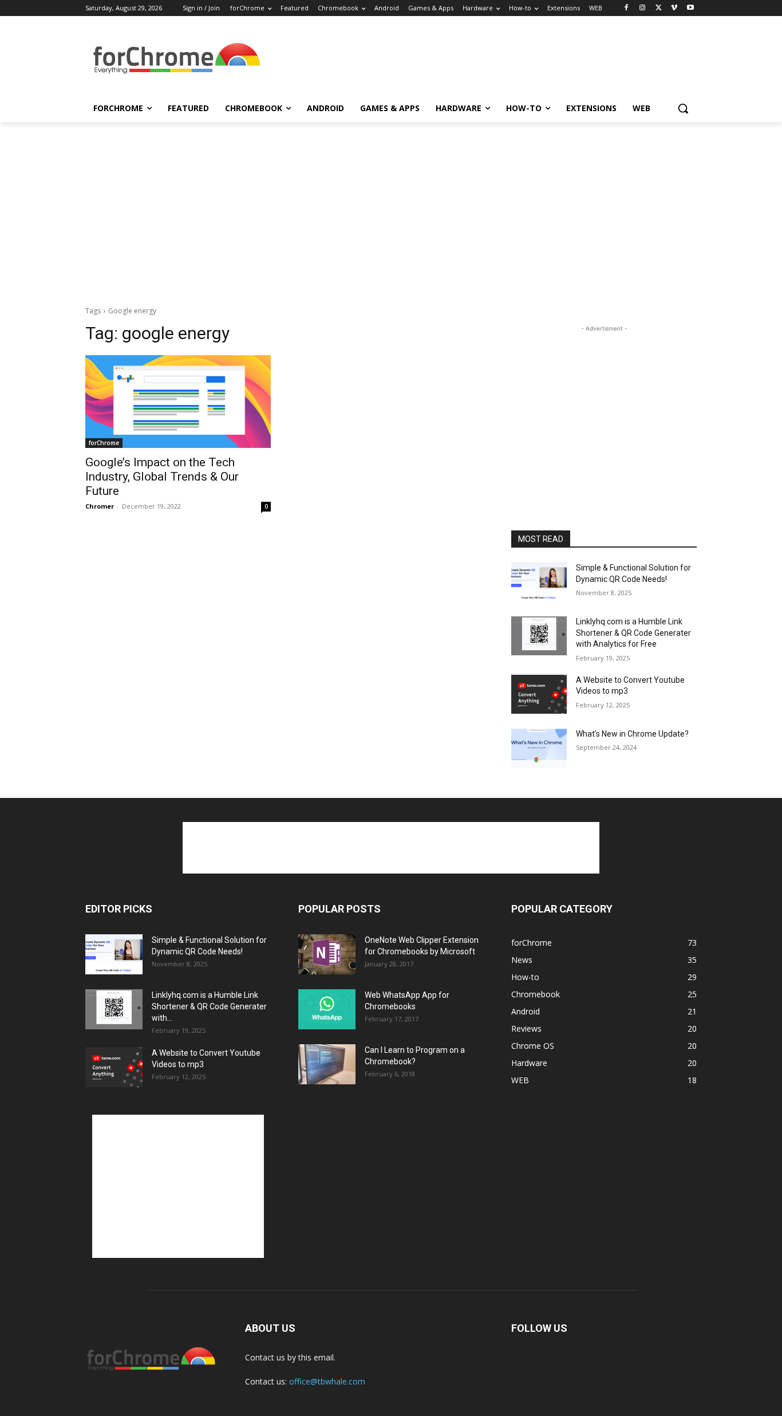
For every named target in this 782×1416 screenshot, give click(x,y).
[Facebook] (626, 8)
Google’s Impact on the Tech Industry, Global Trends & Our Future (162, 476)
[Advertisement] (476, 59)
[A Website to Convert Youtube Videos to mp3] (539, 694)
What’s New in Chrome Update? (632, 733)
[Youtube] (690, 8)
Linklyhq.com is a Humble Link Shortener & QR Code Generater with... (209, 1006)
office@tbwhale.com (327, 1381)
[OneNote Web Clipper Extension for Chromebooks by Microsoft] (327, 954)
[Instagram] (642, 8)
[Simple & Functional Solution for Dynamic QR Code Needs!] (539, 582)
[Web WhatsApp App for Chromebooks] (327, 1009)
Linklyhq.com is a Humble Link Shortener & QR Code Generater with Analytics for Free (633, 632)
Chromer (99, 506)
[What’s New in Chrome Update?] (539, 748)
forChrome (104, 443)
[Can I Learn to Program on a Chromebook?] (327, 1064)
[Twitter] (658, 8)
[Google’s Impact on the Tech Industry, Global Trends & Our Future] (178, 401)
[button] (683, 108)
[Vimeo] (674, 8)
